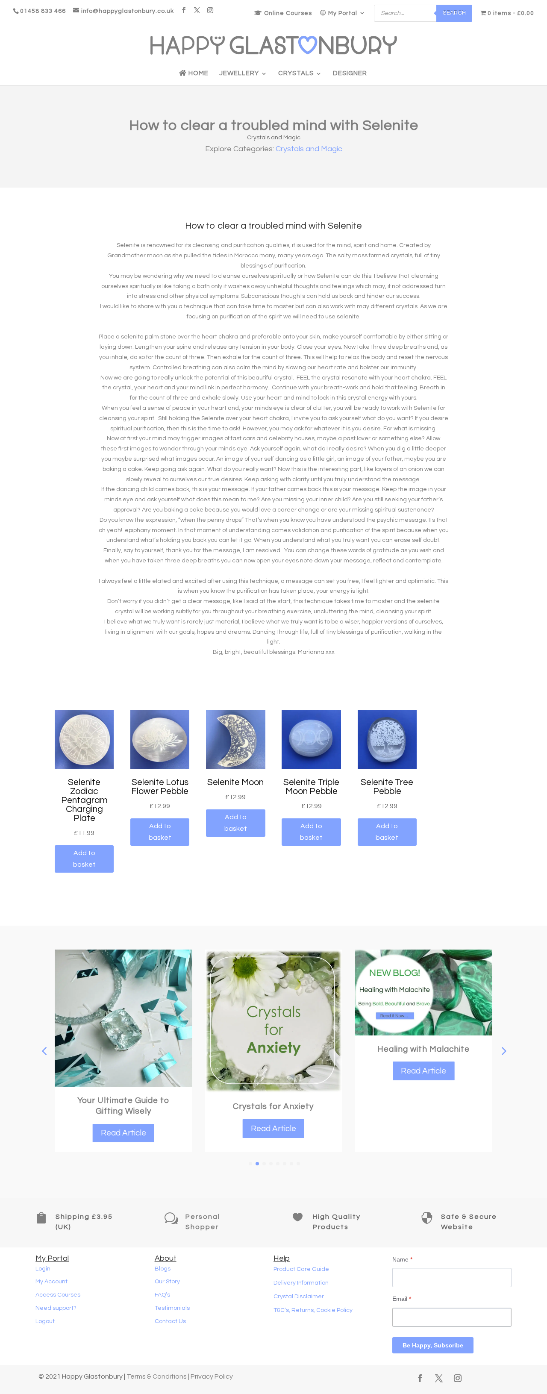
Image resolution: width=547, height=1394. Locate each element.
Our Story (167, 1282)
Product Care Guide (301, 1269)
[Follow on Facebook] (420, 1378)
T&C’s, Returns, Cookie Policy (313, 1310)
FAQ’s (162, 1295)
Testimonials (172, 1308)
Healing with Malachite (423, 1049)
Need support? (55, 1308)
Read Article (123, 1133)
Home (198, 73)
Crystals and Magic (273, 138)
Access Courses (57, 1295)
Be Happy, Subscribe (433, 1345)
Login (42, 1269)
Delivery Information (301, 1283)
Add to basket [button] (84, 859)
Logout (45, 1321)
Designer (350, 73)
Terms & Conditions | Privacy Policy (179, 1376)
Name (402, 1259)
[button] (503, 1051)
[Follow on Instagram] (457, 1378)
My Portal (341, 13)
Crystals (296, 73)
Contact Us (170, 1321)
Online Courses (287, 13)
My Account (51, 1282)
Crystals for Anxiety (273, 1106)
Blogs (163, 1269)
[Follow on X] (439, 1378)
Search (454, 13)
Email (401, 1298)
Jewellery (239, 73)
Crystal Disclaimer (299, 1297)
